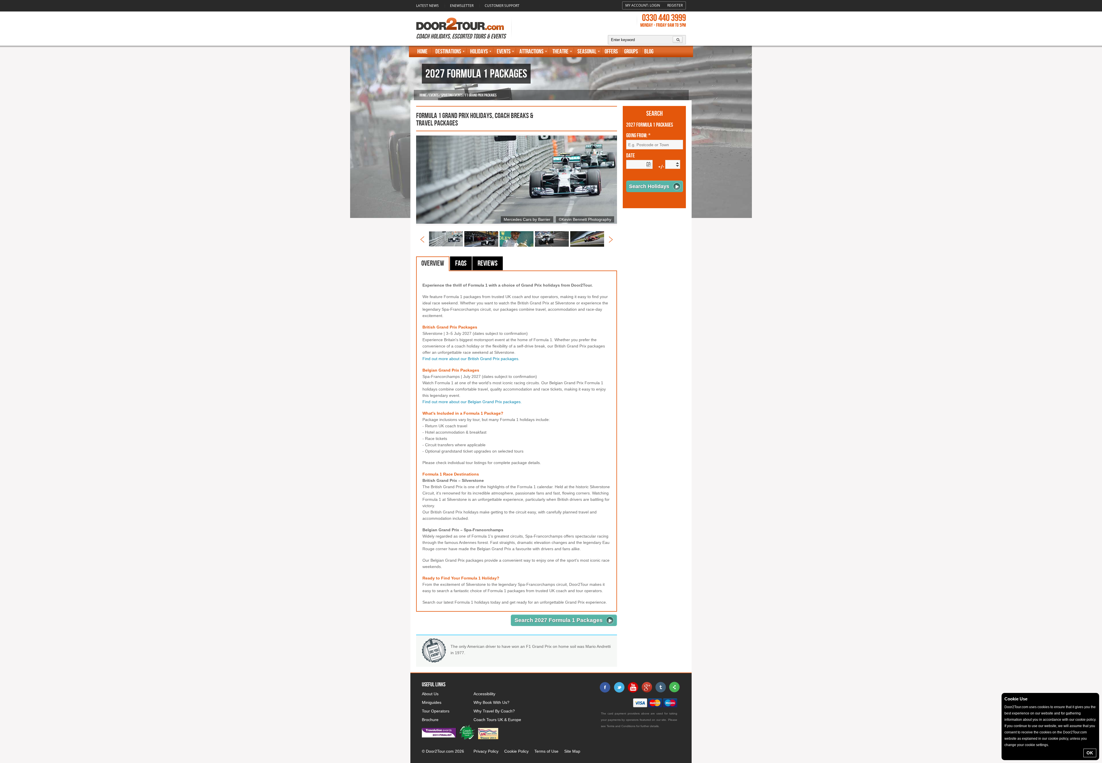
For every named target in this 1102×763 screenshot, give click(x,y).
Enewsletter (462, 5)
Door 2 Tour (460, 23)
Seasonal (586, 51)
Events (504, 51)
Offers (611, 51)
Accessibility (484, 693)
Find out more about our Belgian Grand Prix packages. (472, 401)
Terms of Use (546, 751)
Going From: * (638, 135)
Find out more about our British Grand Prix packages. (470, 358)
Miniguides (431, 702)
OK (1090, 752)
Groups (631, 51)
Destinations (448, 51)
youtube (632, 687)
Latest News (427, 5)
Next (611, 239)
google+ (646, 687)
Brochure (430, 719)
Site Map (572, 751)
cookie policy (1085, 720)
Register (675, 5)
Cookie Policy (516, 751)
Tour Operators (435, 711)
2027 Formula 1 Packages (649, 125)
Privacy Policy (486, 751)
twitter (619, 687)
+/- (661, 167)
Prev (422, 239)
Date (630, 156)
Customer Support (502, 5)
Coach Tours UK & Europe (497, 719)
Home (422, 51)
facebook (605, 687)
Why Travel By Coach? (494, 711)
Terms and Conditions (621, 726)
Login (655, 5)
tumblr (660, 687)
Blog (648, 51)
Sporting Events (452, 95)
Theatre (560, 51)
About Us (430, 693)
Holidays (479, 51)
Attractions (531, 51)
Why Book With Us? (491, 702)
